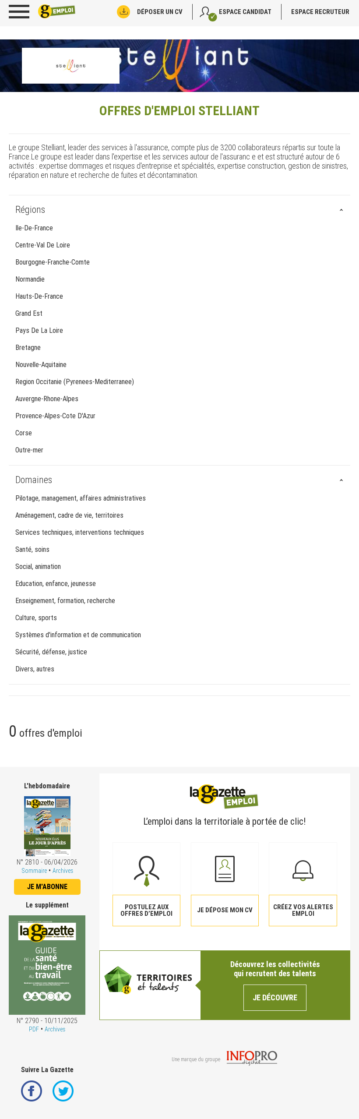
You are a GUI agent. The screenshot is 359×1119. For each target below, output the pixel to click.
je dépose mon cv (225, 910)
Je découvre (275, 997)
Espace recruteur (320, 12)
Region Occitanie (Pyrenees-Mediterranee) (74, 382)
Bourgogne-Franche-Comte (52, 262)
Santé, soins (32, 549)
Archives (63, 870)
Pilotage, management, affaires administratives (80, 498)
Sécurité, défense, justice (51, 652)
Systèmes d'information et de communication (78, 635)
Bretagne (28, 347)
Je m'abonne (47, 886)
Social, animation (38, 566)
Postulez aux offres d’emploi (146, 910)
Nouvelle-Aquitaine (41, 364)
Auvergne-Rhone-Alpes (46, 399)
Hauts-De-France (39, 296)
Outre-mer (29, 450)
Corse (23, 433)
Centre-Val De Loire (42, 245)
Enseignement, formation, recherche (65, 601)
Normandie (30, 279)
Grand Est (28, 313)
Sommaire (34, 870)
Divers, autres (34, 669)
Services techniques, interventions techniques (79, 532)
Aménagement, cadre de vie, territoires (69, 515)
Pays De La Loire (39, 330)
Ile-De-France (34, 228)
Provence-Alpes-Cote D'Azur (55, 416)
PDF (34, 1029)
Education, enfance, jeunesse (55, 583)
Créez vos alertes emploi (303, 910)
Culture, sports (36, 618)
